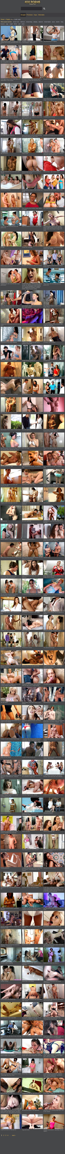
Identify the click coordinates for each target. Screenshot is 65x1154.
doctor (23, 24)
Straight (23, 15)
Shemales (41, 15)
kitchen (15, 24)
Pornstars (30, 15)
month (15, 19)
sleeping (35, 21)
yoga (7, 24)
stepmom (41, 21)
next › (14, 1135)
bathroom (22, 21)
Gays (35, 15)
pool (19, 24)
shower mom (16, 21)
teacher (57, 21)
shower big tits (47, 21)
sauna (53, 21)
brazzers (3, 24)
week (19, 19)
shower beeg (29, 21)
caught (11, 24)
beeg (62, 21)
